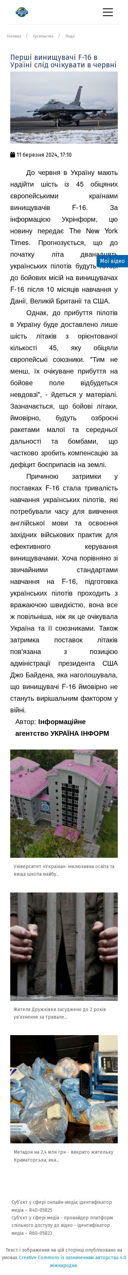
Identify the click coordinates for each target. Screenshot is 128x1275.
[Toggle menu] (108, 12)
